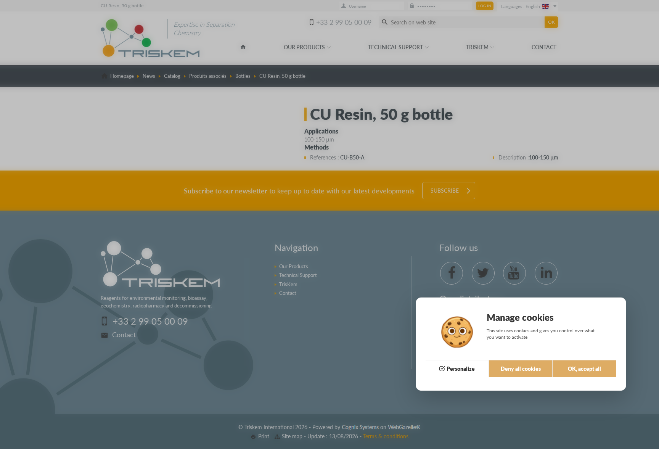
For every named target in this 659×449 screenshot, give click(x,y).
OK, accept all (584, 369)
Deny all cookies (521, 369)
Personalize (461, 369)
